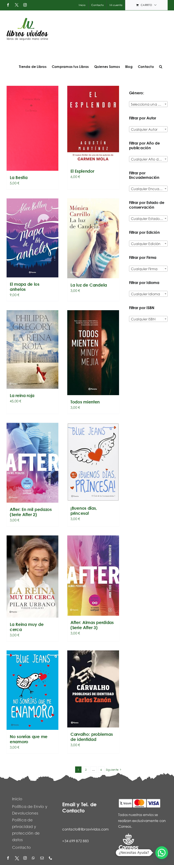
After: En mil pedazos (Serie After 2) (31, 512)
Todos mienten (85, 401)
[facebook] (8, 858)
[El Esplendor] (93, 125)
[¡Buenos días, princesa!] (93, 462)
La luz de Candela (88, 285)
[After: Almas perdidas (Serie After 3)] (93, 575)
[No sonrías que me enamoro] (32, 690)
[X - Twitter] (17, 858)
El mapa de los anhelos (24, 287)
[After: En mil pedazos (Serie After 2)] (32, 463)
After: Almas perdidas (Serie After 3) (92, 625)
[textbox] (148, 104)
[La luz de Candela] (93, 238)
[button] (160, 66)
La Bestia (18, 177)
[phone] (51, 858)
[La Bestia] (32, 128)
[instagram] (25, 858)
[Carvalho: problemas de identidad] (93, 688)
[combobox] (148, 104)
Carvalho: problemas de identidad (91, 737)
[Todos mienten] (93, 352)
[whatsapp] (34, 858)
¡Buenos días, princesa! (83, 511)
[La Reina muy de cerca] (32, 576)
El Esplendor (82, 171)
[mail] (42, 858)
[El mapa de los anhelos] (32, 238)
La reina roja (22, 395)
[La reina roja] (32, 349)
